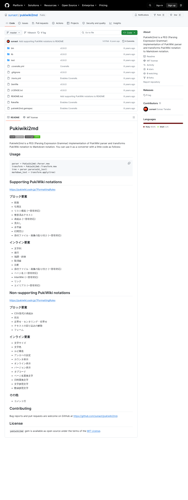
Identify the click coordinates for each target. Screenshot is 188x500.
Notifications (143, 15)
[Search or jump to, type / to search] (150, 5)
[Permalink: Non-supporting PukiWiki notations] (7, 293)
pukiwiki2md (29, 15)
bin (12, 48)
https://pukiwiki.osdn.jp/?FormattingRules (32, 189)
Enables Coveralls (68, 78)
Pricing (103, 5)
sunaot (13, 15)
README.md (17, 96)
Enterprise (88, 5)
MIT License (93, 430)
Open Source (69, 5)
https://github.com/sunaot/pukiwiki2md (95, 416)
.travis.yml (16, 78)
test (13, 60)
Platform (18, 5)
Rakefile (15, 102)
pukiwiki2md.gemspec (22, 108)
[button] (129, 163)
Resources (50, 5)
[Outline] (133, 117)
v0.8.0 (63, 48)
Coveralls (64, 66)
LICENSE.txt (17, 90)
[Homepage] (7, 5)
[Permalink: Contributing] (7, 408)
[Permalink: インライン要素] (7, 242)
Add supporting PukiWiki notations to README (41, 41)
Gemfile (14, 84)
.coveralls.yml (17, 66)
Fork (160, 15)
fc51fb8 (106, 41)
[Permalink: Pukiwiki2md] (7, 128)
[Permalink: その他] (7, 395)
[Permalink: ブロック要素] (7, 196)
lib (12, 54)
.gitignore (15, 72)
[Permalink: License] (7, 423)
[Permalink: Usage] (7, 154)
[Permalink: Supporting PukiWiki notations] (7, 182)
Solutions (33, 5)
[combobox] (101, 32)
